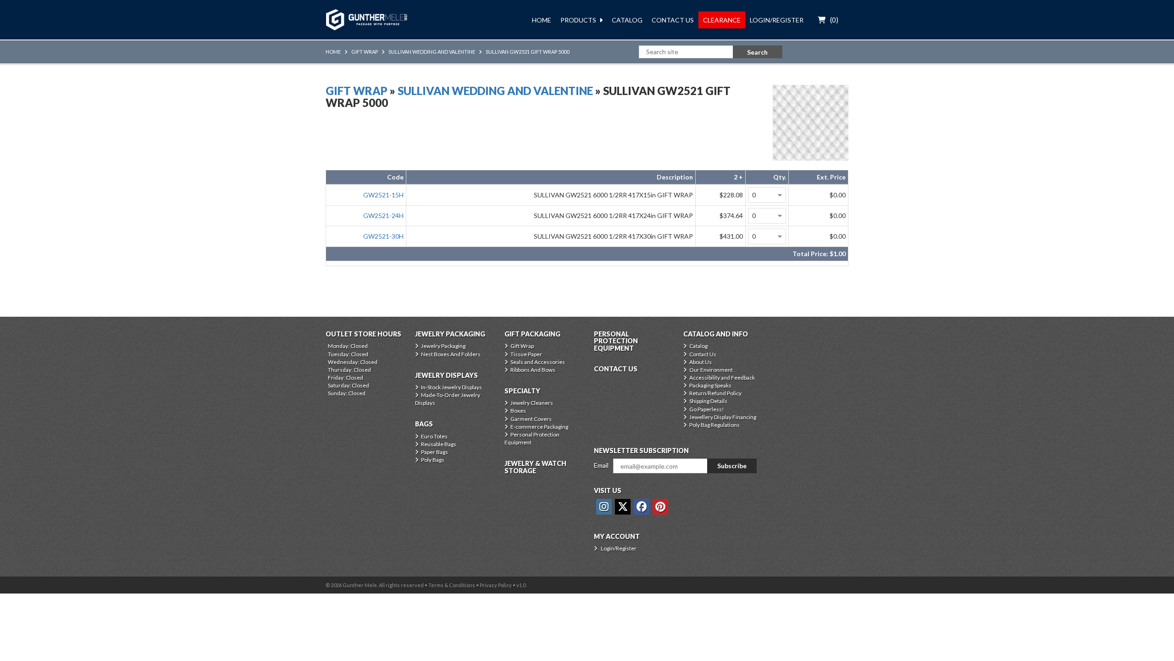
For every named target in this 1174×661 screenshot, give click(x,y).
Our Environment (711, 369)
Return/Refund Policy (715, 393)
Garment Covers (531, 418)
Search (757, 52)
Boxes (518, 410)
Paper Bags (434, 451)
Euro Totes (434, 436)
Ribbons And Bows (532, 369)
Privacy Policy (496, 585)
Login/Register (776, 20)
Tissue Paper (526, 354)
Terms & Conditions (451, 585)
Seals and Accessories (537, 362)
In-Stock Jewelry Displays (451, 387)
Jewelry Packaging (443, 345)
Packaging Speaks (710, 385)
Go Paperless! (706, 409)
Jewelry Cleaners (531, 402)
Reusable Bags (438, 444)
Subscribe (732, 466)
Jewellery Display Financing (722, 417)
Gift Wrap (364, 52)
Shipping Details (708, 401)
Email (601, 465)
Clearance (722, 20)
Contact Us (673, 20)
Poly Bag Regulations (714, 424)
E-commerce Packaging (539, 426)
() (834, 20)
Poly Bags (432, 459)
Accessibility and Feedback (722, 377)
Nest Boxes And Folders (451, 354)
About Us (700, 362)
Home (541, 20)
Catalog (627, 20)
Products (578, 20)
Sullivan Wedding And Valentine (431, 52)
